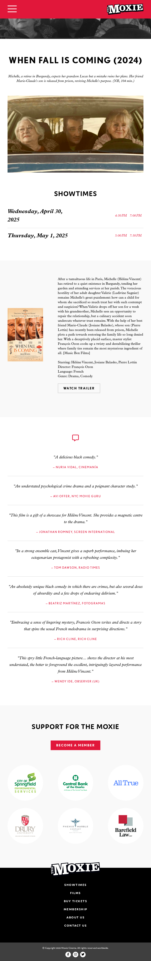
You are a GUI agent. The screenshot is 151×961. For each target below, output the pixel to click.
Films (75, 893)
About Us (75, 917)
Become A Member (75, 745)
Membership (75, 909)
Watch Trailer (79, 388)
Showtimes (75, 885)
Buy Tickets (75, 901)
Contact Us (75, 925)
